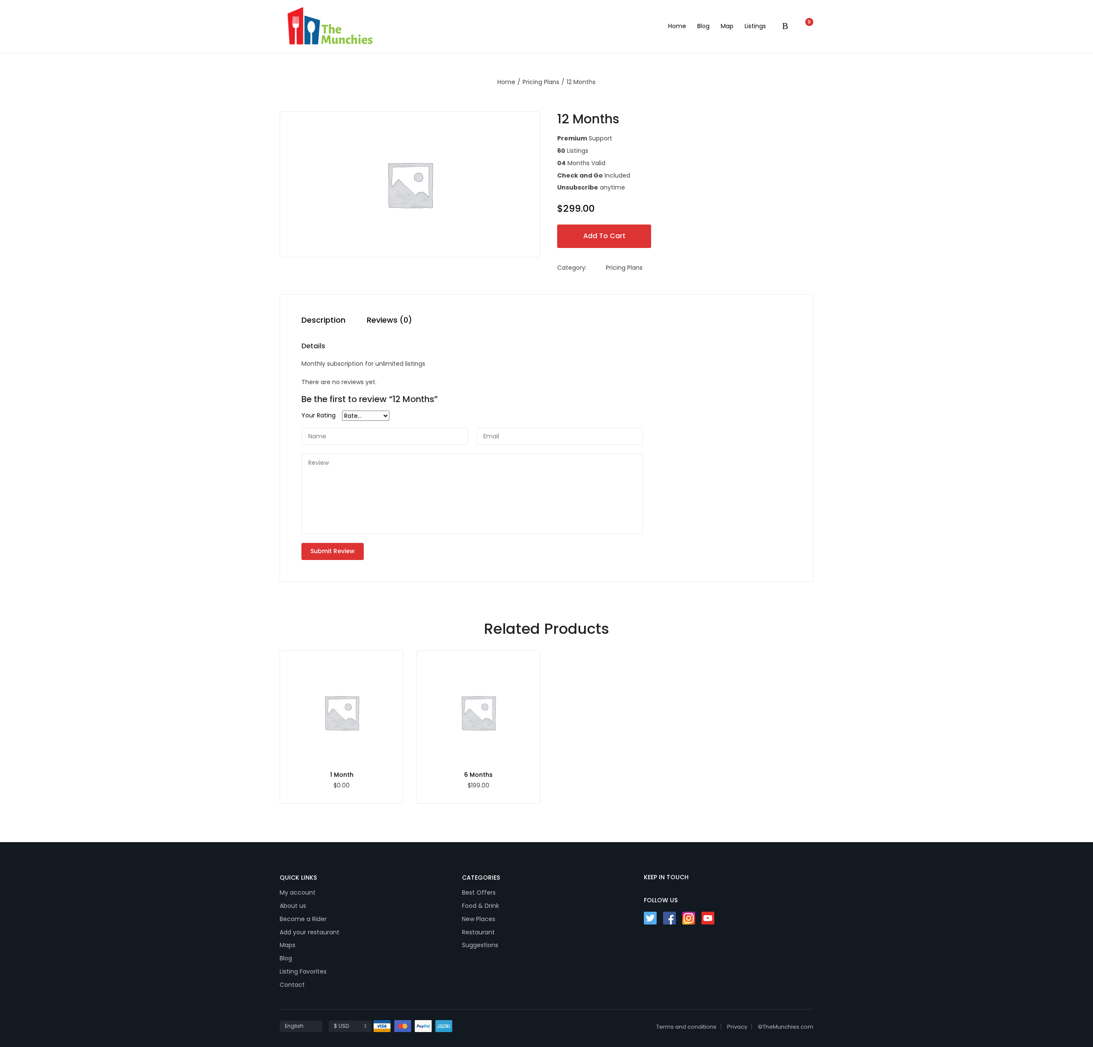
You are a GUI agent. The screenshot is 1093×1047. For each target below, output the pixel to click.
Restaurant (478, 932)
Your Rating (318, 415)
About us (293, 905)
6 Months (478, 774)
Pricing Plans (541, 82)
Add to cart (604, 236)
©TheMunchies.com (785, 1027)
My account (298, 892)
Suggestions (480, 945)
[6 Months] (478, 712)
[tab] (323, 322)
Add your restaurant (309, 932)
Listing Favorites (303, 971)
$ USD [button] (341, 1026)
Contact (292, 984)
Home (677, 26)
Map (727, 26)
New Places (478, 919)
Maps (287, 945)
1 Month (342, 774)
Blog (703, 26)
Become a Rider (303, 919)
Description (323, 320)
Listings (755, 26)
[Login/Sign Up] (787, 27)
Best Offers (479, 892)
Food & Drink (480, 905)
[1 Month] (341, 712)
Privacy (737, 1027)
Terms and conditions (686, 1027)
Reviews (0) (389, 320)
